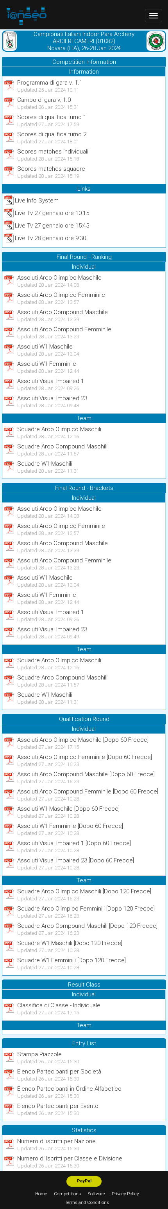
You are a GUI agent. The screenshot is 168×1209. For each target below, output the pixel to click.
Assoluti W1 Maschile (45, 346)
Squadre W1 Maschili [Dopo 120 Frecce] (69, 943)
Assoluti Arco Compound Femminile (64, 329)
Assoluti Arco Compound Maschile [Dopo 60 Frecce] (86, 774)
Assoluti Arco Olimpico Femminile (61, 294)
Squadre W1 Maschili (44, 463)
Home (41, 1193)
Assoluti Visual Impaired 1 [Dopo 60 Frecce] (74, 843)
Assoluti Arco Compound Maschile (62, 312)
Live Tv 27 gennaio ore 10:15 (52, 213)
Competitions (67, 1193)
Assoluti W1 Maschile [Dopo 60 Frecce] (68, 808)
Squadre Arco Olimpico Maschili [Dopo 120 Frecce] (84, 891)
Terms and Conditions (87, 1202)
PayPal (84, 1181)
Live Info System (37, 200)
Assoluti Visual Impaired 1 (50, 381)
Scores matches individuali (52, 151)
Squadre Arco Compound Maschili (62, 446)
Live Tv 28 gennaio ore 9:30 (50, 238)
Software (96, 1193)
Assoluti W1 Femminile (46, 363)
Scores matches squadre (51, 168)
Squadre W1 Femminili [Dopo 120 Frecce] (71, 960)
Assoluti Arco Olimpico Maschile (59, 277)
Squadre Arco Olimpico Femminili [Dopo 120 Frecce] (86, 908)
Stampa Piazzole (39, 1054)
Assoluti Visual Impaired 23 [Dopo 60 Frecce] (75, 860)
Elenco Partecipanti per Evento (57, 1106)
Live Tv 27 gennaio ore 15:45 (52, 225)
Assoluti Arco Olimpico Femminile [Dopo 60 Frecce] (84, 757)
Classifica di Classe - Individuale (58, 1005)
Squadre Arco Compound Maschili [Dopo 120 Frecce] (87, 925)
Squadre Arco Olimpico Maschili (59, 429)
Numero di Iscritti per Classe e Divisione (69, 1158)
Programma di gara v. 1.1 (49, 82)
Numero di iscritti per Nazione (56, 1141)
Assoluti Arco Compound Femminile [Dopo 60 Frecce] (87, 791)
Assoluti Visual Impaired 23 (52, 398)
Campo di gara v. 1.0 (44, 99)
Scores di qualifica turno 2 (51, 134)
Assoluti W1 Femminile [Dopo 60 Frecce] (70, 825)
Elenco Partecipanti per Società (59, 1071)
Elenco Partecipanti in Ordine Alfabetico (69, 1088)
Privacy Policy (125, 1193)
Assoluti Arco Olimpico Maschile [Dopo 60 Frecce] (82, 739)
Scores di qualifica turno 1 (51, 117)
